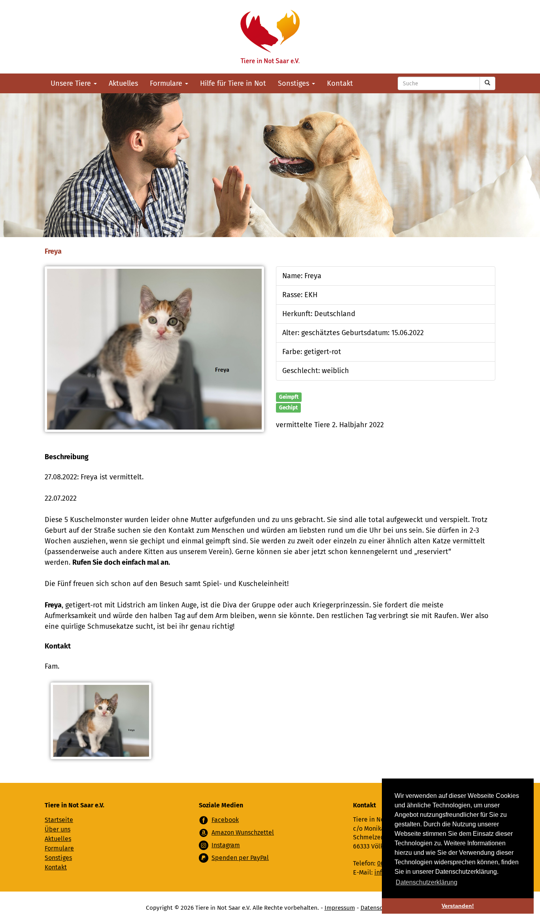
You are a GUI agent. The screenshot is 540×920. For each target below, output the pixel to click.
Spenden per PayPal (240, 858)
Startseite (59, 820)
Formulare (167, 83)
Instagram (225, 845)
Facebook (225, 820)
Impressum (340, 907)
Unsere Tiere (72, 83)
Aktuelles (123, 83)
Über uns (57, 829)
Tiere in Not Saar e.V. (270, 36)
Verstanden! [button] (458, 906)
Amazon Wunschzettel (242, 832)
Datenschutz (378, 907)
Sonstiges (294, 83)
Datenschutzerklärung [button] (426, 882)
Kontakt (340, 83)
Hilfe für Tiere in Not (233, 83)
